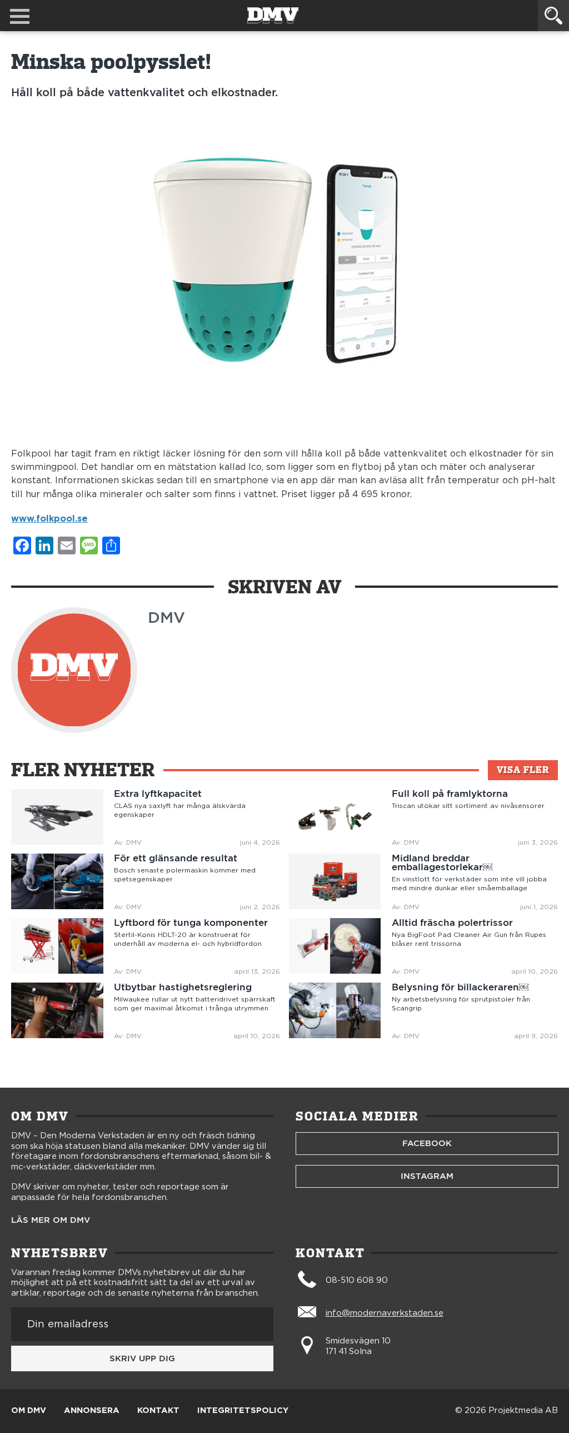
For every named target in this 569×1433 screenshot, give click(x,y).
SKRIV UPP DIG (142, 1358)
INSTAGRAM (427, 1176)
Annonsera (91, 1411)
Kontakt (158, 1411)
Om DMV (28, 1411)
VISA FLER (523, 770)
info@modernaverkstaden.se (384, 1313)
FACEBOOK (427, 1143)
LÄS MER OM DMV (50, 1220)
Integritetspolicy (242, 1411)
